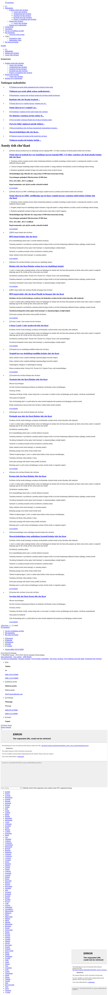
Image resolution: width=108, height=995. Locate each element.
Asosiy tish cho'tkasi (20, 12)
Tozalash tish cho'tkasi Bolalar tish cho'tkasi (28, 379)
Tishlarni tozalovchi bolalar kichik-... (25, 140)
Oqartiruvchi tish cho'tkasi (22, 16)
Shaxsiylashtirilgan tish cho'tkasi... (24, 132)
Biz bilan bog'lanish (11, 42)
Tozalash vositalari (24, 659)
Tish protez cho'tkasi (56, 659)
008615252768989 (11, 714)
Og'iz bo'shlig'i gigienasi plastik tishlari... (27, 124)
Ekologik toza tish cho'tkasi (23, 17)
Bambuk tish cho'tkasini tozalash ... (24, 99)
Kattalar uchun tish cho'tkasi (18, 10)
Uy (6, 6)
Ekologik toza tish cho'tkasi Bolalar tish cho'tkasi (30, 416)
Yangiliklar (8, 29)
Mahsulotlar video (15, 40)
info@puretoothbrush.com (14, 694)
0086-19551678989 (11, 674)
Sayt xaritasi (17, 657)
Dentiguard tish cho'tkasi (93, 659)
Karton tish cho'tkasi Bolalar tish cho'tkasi (27, 476)
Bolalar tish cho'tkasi (16, 21)
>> (10, 625)
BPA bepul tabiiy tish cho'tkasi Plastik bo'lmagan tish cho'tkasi (36, 294)
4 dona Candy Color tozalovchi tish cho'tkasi (28, 325)
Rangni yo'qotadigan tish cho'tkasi (25, 19)
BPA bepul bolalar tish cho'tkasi (23, 236)
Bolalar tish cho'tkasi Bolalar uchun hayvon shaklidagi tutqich (36, 266)
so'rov (11, 188)
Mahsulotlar (9, 8)
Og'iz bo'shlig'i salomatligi (40, 659)
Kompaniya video (15, 38)
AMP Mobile (27, 657)
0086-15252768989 (11, 678)
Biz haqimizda (10, 33)
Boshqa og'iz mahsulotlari (17, 25)
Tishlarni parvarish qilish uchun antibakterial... (30, 91)
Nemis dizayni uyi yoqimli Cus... (23, 107)
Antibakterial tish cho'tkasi (22, 14)
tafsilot (15, 188)
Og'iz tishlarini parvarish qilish (74, 659)
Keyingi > (6, 625)
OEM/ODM (9, 27)
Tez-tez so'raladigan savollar (14, 31)
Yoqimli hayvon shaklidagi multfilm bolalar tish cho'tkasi (34, 353)
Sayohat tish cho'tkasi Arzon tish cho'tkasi (27, 596)
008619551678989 (11, 710)
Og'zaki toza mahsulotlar (9, 659)
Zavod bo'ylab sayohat (16, 34)
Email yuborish (6, 727)
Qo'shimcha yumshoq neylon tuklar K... (26, 116)
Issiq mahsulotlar (6, 657)
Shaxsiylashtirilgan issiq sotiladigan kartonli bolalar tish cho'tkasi (37, 536)
